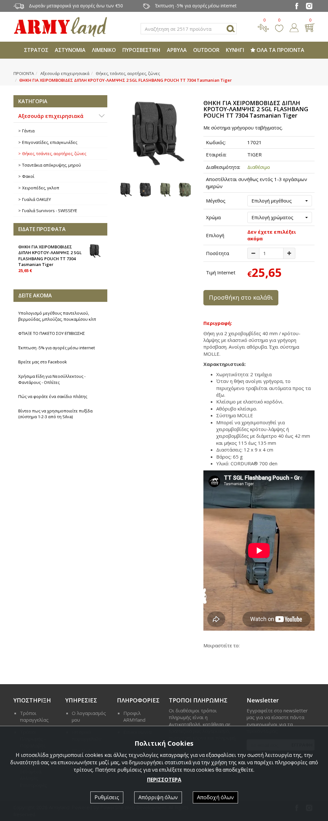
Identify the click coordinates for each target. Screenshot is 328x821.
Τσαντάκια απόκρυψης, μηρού (51, 165)
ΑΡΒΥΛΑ (177, 50)
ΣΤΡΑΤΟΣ (36, 50)
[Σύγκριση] (263, 27)
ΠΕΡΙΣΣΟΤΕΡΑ (164, 779)
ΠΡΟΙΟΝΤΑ (23, 73)
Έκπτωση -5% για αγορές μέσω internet (56, 348)
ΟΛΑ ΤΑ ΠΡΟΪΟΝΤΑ (279, 50)
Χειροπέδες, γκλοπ (40, 188)
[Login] (294, 27)
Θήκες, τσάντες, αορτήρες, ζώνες (128, 73)
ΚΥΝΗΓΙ (235, 50)
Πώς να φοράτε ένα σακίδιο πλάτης (52, 396)
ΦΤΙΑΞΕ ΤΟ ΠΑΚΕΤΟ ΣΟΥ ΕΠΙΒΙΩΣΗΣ (51, 333)
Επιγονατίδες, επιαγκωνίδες (49, 142)
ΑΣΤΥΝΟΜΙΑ (70, 50)
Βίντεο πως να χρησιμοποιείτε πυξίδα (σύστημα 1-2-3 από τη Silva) (55, 414)
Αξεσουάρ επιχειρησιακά (64, 73)
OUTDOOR (206, 50)
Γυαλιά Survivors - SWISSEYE (49, 210)
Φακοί (28, 176)
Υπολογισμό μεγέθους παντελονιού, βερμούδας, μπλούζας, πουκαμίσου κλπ (57, 316)
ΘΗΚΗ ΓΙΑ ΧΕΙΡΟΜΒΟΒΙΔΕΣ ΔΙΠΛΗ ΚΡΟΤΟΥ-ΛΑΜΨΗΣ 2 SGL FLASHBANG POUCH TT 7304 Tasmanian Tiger (50, 258)
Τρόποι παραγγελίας (34, 716)
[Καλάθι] (310, 27)
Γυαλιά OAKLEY (36, 199)
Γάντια (28, 131)
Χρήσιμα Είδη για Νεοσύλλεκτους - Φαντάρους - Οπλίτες (52, 379)
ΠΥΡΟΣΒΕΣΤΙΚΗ (141, 50)
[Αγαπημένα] (279, 27)
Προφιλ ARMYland (134, 716)
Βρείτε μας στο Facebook (42, 362)
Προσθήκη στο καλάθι (241, 297)
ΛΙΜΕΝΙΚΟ (104, 50)
